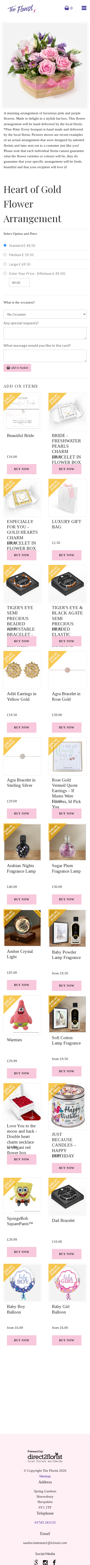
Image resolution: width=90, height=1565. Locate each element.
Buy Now (21, 469)
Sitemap (45, 1476)
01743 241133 (45, 1522)
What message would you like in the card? (37, 345)
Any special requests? (21, 323)
